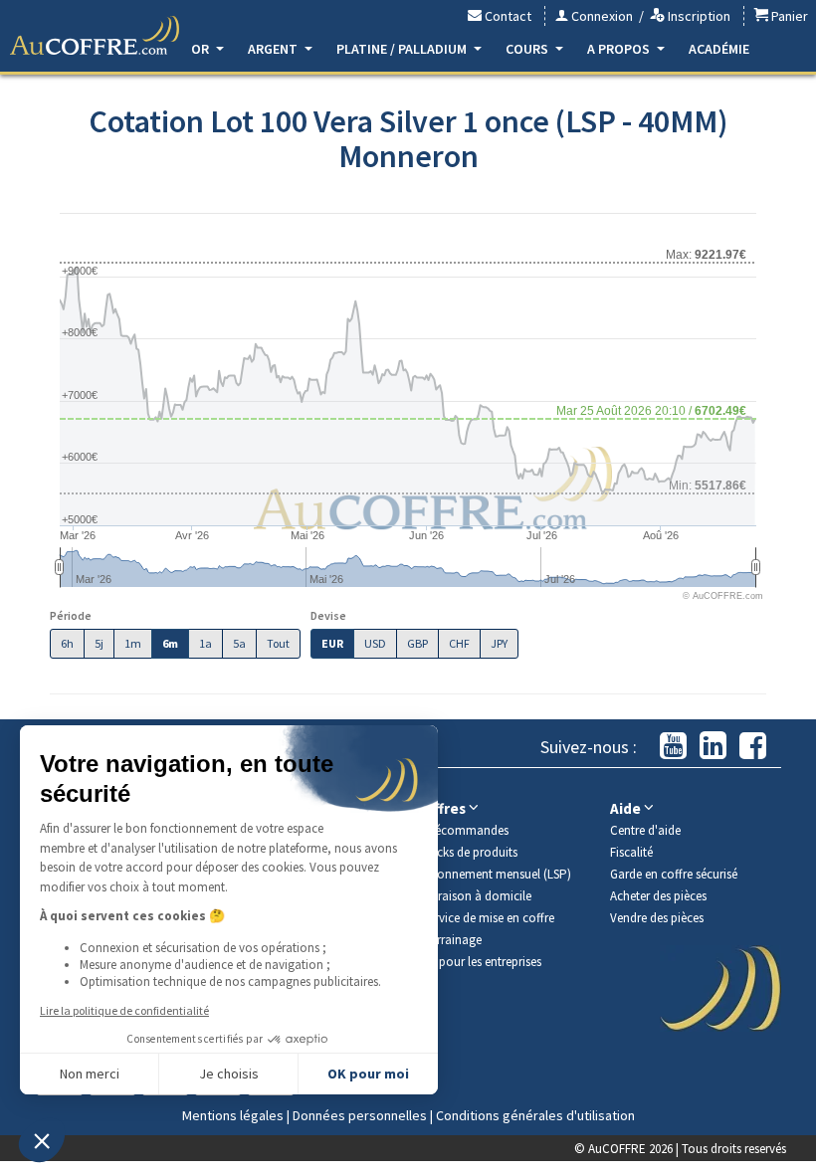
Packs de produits (470, 852)
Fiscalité (631, 852)
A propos (620, 49)
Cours (528, 49)
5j (99, 643)
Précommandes (466, 830)
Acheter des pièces (658, 895)
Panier (788, 16)
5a (239, 643)
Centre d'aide (645, 830)
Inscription (697, 16)
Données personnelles (360, 1115)
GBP (417, 643)
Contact (506, 16)
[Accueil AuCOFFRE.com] (94, 36)
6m (170, 643)
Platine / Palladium (403, 49)
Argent (274, 49)
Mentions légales (233, 1115)
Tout (278, 643)
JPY (499, 643)
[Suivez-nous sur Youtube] (673, 746)
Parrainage (452, 939)
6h (67, 643)
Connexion (600, 16)
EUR (332, 643)
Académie (719, 49)
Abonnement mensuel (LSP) (497, 874)
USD (375, 643)
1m (132, 643)
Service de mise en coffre (488, 917)
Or (201, 49)
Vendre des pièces (657, 917)
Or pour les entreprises (482, 961)
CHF (459, 643)
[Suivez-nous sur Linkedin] (713, 746)
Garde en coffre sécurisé (673, 874)
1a (205, 643)
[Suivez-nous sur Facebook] (752, 746)
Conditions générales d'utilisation (535, 1115)
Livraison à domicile (477, 895)
